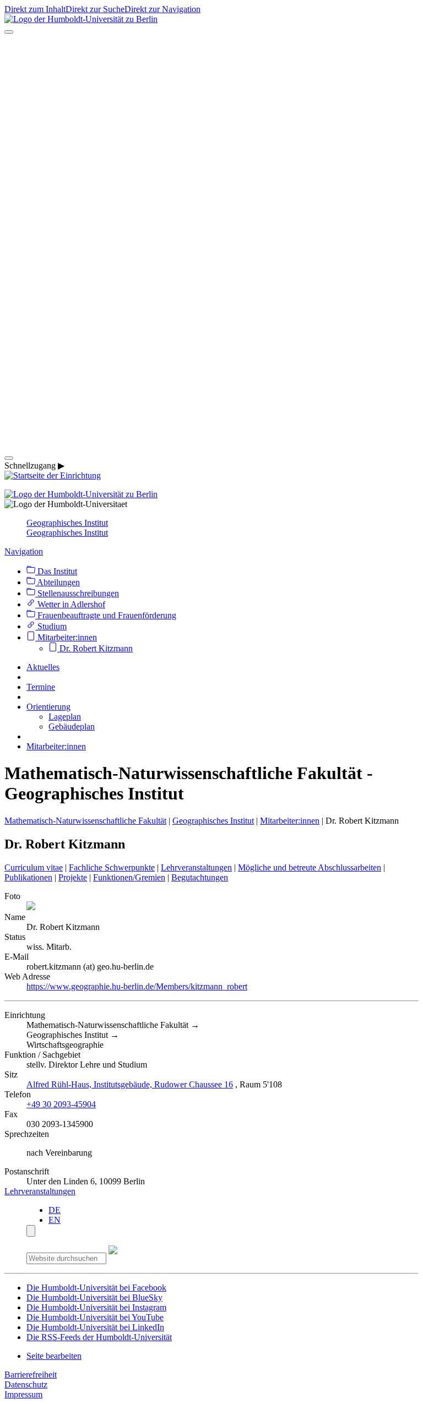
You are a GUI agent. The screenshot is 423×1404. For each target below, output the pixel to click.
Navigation (23, 551)
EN (54, 1220)
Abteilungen (57, 582)
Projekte (72, 877)
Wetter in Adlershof (70, 604)
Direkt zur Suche (95, 9)
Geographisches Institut (67, 522)
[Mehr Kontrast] (30, 1231)
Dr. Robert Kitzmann (95, 648)
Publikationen (28, 877)
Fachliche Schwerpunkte (112, 867)
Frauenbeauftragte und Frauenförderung (105, 615)
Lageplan (64, 716)
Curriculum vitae (33, 867)
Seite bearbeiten (54, 1356)
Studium (51, 626)
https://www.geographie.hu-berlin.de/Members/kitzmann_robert (136, 986)
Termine (40, 687)
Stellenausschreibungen (77, 593)
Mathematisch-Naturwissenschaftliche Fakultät (85, 820)
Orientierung (48, 706)
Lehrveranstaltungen (196, 867)
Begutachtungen (199, 877)
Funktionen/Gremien (129, 877)
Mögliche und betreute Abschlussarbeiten (309, 867)
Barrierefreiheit (30, 1374)
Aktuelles (42, 667)
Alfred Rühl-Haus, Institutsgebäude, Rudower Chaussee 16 (129, 1084)
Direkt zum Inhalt (35, 9)
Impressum (23, 1394)
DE (54, 1210)
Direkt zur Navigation (162, 9)
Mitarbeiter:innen (66, 637)
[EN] (211, 445)
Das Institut (56, 571)
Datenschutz (25, 1384)
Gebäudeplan (71, 726)
